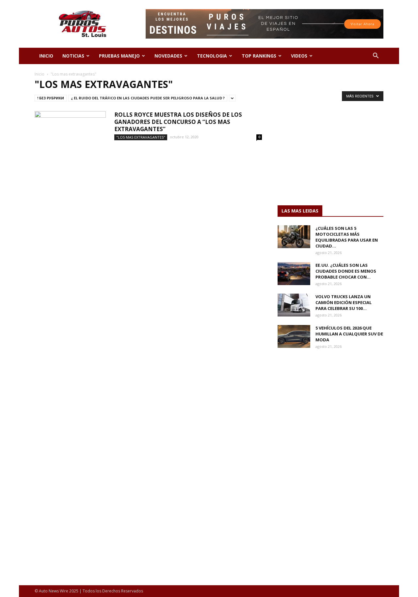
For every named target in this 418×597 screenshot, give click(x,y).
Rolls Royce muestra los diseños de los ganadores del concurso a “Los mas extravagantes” (178, 122)
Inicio (39, 74)
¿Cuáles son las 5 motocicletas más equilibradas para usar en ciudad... (346, 237)
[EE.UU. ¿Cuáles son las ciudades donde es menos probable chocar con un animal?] (294, 273)
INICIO (46, 56)
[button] (375, 56)
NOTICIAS (73, 56)
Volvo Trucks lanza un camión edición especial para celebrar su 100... (343, 302)
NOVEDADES (168, 56)
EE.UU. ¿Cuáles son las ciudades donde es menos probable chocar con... (345, 271)
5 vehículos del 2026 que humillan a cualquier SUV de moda (349, 334)
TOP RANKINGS (259, 56)
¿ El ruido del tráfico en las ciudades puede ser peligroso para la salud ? (148, 97)
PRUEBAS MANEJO (119, 56)
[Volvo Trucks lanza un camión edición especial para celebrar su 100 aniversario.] (294, 305)
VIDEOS (299, 56)
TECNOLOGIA (212, 56)
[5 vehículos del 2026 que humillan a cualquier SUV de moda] (294, 336)
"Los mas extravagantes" (140, 137)
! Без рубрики (50, 97)
